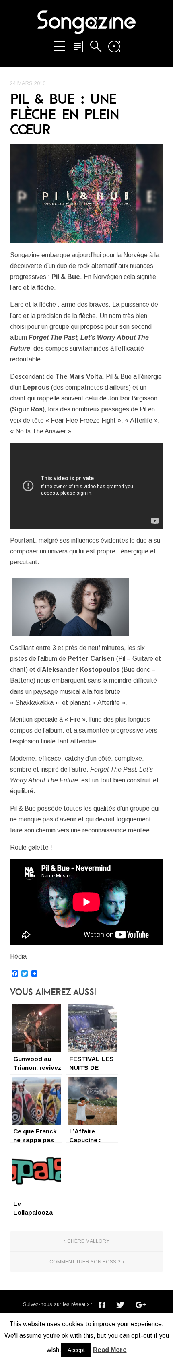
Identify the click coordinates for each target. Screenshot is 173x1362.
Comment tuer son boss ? (84, 1262)
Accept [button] (76, 1350)
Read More (110, 1349)
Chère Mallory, (88, 1241)
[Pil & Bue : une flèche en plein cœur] (86, 193)
